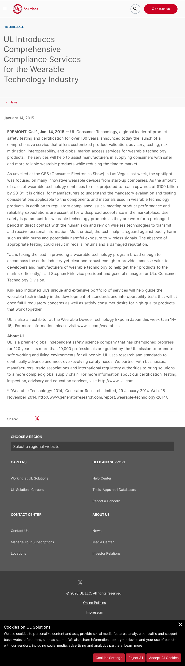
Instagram (105, 582)
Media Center (103, 542)
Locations (18, 553)
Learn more (133, 645)
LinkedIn (67, 582)
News (13, 102)
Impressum (94, 612)
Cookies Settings (109, 658)
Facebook (93, 582)
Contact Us (19, 531)
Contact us (161, 9)
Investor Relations (106, 553)
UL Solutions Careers (27, 489)
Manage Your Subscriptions (32, 542)
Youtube (117, 582)
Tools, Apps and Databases (114, 489)
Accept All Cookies (163, 658)
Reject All (135, 658)
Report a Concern (106, 501)
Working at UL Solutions (29, 478)
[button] (4, 9)
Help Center (101, 478)
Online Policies (94, 603)
